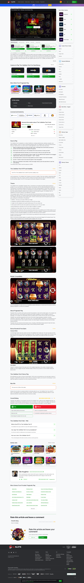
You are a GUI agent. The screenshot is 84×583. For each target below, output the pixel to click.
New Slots (47, 554)
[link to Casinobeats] (33, 574)
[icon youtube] (14, 552)
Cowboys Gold (14, 499)
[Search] (64, 2)
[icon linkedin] (9, 552)
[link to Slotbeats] (42, 574)
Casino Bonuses (37, 558)
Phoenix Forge (43, 494)
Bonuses (32, 1)
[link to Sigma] (24, 574)
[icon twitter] (11, 552)
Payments (42, 1)
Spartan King (14, 489)
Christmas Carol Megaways (17, 491)
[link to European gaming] (52, 574)
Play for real (30, 27)
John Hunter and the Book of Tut (18, 497)
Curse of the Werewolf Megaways (47, 489)
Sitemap (68, 564)
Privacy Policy (69, 558)
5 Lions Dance (43, 497)
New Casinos (37, 554)
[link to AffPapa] (28, 574)
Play (18, 76)
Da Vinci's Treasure (29, 491)
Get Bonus (18, 48)
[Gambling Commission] (29, 577)
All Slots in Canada (51, 442)
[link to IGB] (19, 574)
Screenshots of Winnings (60, 554)
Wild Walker (28, 497)
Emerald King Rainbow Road (46, 491)
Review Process (69, 555)
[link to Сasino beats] (47, 574)
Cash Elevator (14, 494)
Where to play (30, 105)
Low (32, 131)
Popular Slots (48, 557)
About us (68, 554)
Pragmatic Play (24, 126)
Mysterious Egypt (29, 489)
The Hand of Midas (44, 499)
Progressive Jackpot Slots (50, 558)
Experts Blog (58, 555)
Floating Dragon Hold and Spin (17, 502)
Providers (37, 1)
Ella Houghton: (27, 124)
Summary (15, 105)
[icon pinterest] (16, 552)
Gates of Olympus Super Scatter (32, 505)
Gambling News (58, 557)
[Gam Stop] (25, 577)
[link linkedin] (20, 479)
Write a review (50, 126)
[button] (56, 47)
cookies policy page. (30, 581)
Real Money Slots (48, 555)
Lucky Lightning (29, 502)
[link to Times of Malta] (15, 574)
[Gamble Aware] (15, 577)
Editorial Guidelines (70, 557)
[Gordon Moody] (20, 577)
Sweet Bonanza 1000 (16, 505)
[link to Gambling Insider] (38, 574)
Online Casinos (21, 1)
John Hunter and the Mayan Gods (32, 499)
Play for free (37, 27)
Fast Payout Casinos (38, 557)
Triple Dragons (29, 494)
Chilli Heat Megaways (44, 502)
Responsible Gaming (70, 561)
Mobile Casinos (37, 555)
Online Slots (27, 1)
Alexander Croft (52, 479)
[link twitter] (21, 479)
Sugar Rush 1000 (44, 505)
